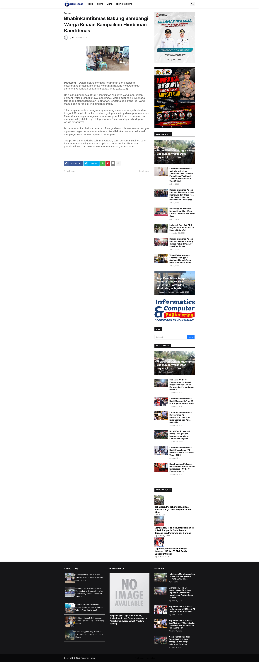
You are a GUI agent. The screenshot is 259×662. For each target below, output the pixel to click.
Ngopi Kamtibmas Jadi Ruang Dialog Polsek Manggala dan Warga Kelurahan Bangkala (179, 435)
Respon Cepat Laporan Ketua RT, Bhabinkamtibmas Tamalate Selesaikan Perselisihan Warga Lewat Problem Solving (129, 619)
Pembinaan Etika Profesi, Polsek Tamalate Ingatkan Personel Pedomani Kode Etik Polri (89, 577)
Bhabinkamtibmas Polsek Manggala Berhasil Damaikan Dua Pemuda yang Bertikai (89, 620)
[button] (192, 4)
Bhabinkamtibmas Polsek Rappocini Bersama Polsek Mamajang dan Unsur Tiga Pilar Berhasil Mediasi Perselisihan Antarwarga (181, 195)
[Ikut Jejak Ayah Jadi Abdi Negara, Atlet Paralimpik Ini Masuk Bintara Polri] (161, 228)
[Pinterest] (107, 163)
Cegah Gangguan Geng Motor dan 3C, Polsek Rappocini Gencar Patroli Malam (89, 634)
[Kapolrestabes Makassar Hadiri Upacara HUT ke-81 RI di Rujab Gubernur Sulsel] (161, 401)
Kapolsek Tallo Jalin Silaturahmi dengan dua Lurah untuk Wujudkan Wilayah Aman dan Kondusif (89, 607)
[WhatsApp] (102, 163)
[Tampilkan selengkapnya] (118, 163)
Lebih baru (70, 171)
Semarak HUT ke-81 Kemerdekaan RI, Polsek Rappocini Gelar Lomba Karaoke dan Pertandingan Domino (181, 385)
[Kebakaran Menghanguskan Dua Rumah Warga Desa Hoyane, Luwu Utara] (160, 577)
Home (90, 4)
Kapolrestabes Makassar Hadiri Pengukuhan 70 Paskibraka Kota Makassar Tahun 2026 (181, 451)
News (100, 4)
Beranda (67, 13)
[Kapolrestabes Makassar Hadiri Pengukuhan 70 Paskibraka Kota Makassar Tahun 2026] (161, 450)
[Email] (113, 163)
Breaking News (124, 4)
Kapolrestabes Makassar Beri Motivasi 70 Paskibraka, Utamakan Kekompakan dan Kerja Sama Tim (180, 417)
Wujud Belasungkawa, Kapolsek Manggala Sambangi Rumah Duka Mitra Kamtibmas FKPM (180, 259)
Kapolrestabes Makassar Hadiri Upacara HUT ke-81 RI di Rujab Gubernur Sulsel (182, 401)
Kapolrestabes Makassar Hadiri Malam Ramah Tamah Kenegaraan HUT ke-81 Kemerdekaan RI (182, 468)
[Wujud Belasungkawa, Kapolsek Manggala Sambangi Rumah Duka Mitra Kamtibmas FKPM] (161, 258)
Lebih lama (144, 171)
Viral (109, 4)
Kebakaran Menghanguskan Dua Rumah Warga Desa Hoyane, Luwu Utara (172, 509)
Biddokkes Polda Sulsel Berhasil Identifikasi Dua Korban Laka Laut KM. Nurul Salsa (182, 212)
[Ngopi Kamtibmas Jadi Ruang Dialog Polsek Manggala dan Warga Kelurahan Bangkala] (161, 434)
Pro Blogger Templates (145, 658)
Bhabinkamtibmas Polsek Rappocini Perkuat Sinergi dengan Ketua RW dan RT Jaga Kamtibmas (181, 242)
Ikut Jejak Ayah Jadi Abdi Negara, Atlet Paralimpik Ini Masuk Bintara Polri (181, 227)
